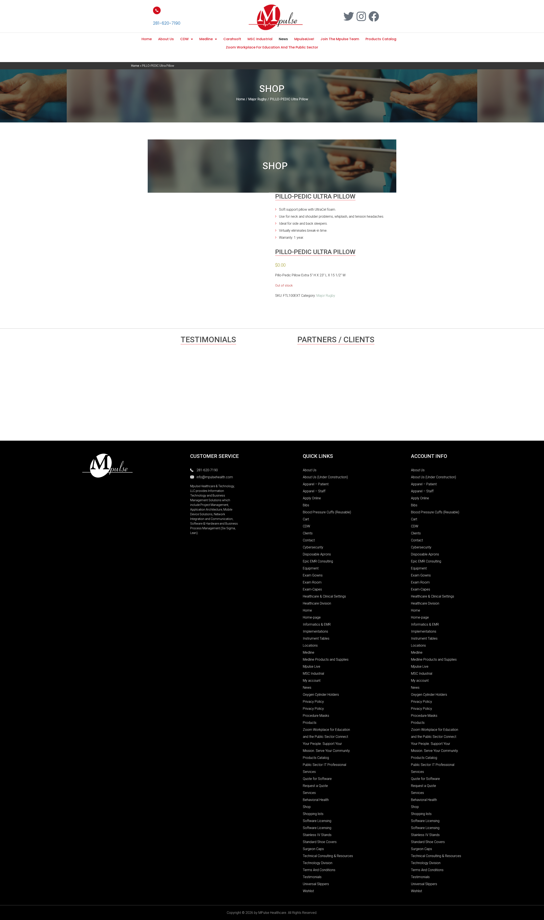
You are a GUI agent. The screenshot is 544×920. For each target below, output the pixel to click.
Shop (307, 807)
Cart (306, 519)
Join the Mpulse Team (339, 39)
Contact (309, 540)
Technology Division (317, 863)
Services (309, 793)
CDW (184, 39)
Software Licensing (317, 821)
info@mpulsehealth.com (215, 477)
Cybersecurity (313, 547)
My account (311, 681)
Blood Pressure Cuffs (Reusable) (327, 512)
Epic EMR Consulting (318, 561)
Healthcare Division (317, 603)
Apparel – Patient (316, 484)
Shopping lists (313, 814)
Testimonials (312, 877)
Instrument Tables (316, 638)
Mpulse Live (311, 666)
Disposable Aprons (317, 554)
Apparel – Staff (314, 491)
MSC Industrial (260, 39)
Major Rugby (257, 99)
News (283, 39)
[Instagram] (361, 16)
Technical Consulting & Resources (328, 856)
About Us (166, 39)
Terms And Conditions (319, 870)
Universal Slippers (316, 884)
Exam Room (312, 582)
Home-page (312, 617)
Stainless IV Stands (317, 835)
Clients (308, 533)
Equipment (311, 568)
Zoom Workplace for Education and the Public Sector (272, 47)
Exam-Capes (312, 589)
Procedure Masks (316, 716)
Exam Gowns (313, 575)
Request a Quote (315, 786)
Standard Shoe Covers (320, 842)
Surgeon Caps (313, 849)
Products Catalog (381, 39)
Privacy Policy (313, 702)
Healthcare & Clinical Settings (324, 596)
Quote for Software (317, 779)
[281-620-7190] (157, 10)
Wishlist (308, 891)
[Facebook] (373, 16)
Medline (206, 39)
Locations (310, 645)
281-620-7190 (166, 23)
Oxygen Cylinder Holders (321, 695)
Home (147, 39)
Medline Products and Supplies (325, 659)
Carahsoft (232, 39)
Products (309, 723)
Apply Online (312, 498)
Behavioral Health (316, 800)
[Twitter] (348, 16)
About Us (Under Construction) (325, 477)
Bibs (306, 505)
